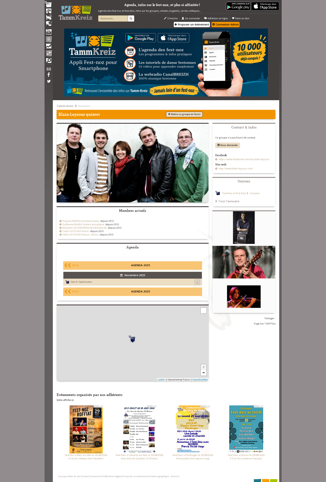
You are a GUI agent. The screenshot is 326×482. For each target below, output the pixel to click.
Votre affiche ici (65, 400)
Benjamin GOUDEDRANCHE (77, 227)
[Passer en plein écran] (203, 310)
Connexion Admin (227, 24)
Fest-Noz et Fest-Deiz (234, 193)
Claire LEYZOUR (71, 231)
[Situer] (197, 282)
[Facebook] (48, 76)
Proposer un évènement (193, 24)
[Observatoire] (48, 47)
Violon (85, 231)
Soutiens (94, 476)
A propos (63, 476)
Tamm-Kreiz (65, 106)
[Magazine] (48, 53)
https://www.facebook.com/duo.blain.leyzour (243, 159)
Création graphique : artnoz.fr (164, 476)
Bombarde (101, 227)
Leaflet (161, 379)
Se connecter (192, 18)
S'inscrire (172, 18)
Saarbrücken (85, 281)
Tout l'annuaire (228, 201)
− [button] (203, 372)
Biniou (95, 234)
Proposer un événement (135, 476)
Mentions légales (113, 476)
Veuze (85, 234)
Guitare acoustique (93, 224)
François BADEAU (72, 221)
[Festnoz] (48, 4)
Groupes (254, 193)
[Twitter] (48, 83)
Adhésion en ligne (218, 18)
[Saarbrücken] (133, 339)
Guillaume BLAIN (71, 224)
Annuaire (84, 106)
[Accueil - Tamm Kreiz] (75, 11)
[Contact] (48, 70)
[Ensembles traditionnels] (48, 22)
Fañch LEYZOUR (71, 234)
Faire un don (242, 18)
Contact (85, 476)
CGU (102, 476)
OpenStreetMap (200, 379)
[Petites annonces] (48, 61)
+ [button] (203, 367)
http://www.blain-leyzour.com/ (235, 168)
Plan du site (74, 476)
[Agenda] (48, 32)
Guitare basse (91, 221)
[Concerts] (48, 11)
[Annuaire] (48, 40)
